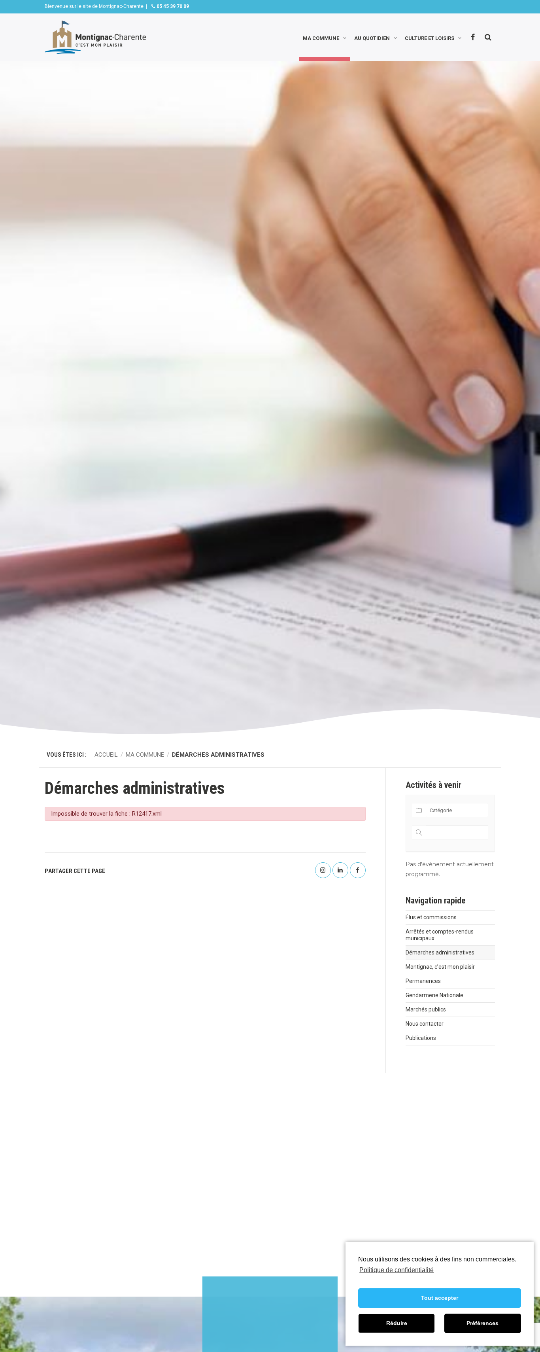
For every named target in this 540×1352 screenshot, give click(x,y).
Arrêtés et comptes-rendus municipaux (440, 934)
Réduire (396, 1323)
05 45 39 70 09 (172, 6)
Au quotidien (372, 37)
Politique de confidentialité (396, 1270)
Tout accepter (439, 1298)
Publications (421, 1038)
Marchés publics (426, 1009)
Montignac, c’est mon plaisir (440, 967)
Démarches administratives (440, 952)
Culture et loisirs (429, 37)
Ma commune (321, 37)
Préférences (482, 1323)
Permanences (423, 981)
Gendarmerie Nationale (434, 995)
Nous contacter (425, 1024)
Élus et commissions (431, 917)
